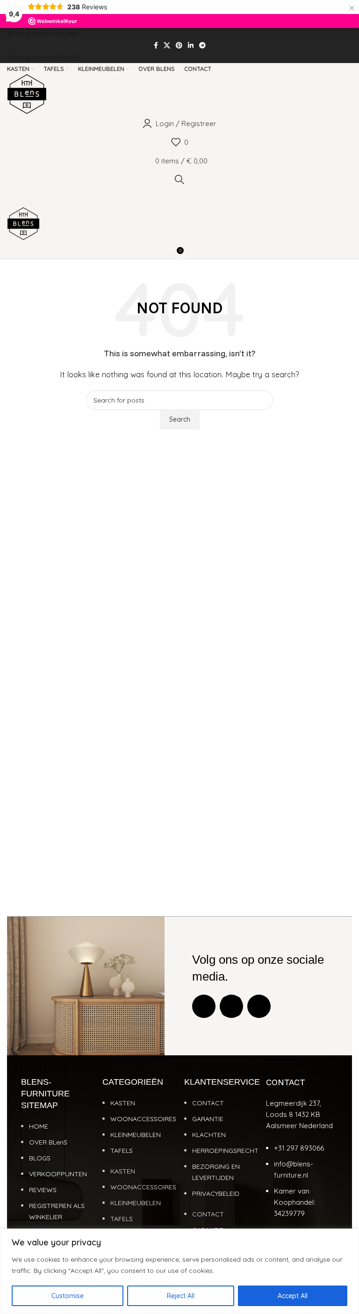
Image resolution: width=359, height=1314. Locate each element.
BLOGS (39, 1158)
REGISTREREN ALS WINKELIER (57, 1211)
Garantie (207, 1119)
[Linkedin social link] (190, 45)
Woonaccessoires (143, 1119)
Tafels (121, 1150)
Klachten (209, 1134)
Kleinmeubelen (135, 1134)
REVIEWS (43, 1190)
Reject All (180, 1296)
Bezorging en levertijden (216, 1172)
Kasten (122, 1103)
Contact (208, 1103)
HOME (38, 1126)
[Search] (179, 179)
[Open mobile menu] (179, 198)
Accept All (293, 1296)
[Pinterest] (259, 1006)
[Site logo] (27, 93)
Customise (67, 1296)
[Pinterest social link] (179, 45)
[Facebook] (203, 1006)
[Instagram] (231, 1006)
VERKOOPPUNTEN (58, 1174)
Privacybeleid (215, 1193)
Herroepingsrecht (225, 1150)
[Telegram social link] (202, 45)
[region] (179, 1271)
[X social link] (167, 45)
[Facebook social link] (156, 45)
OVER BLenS (48, 1142)
